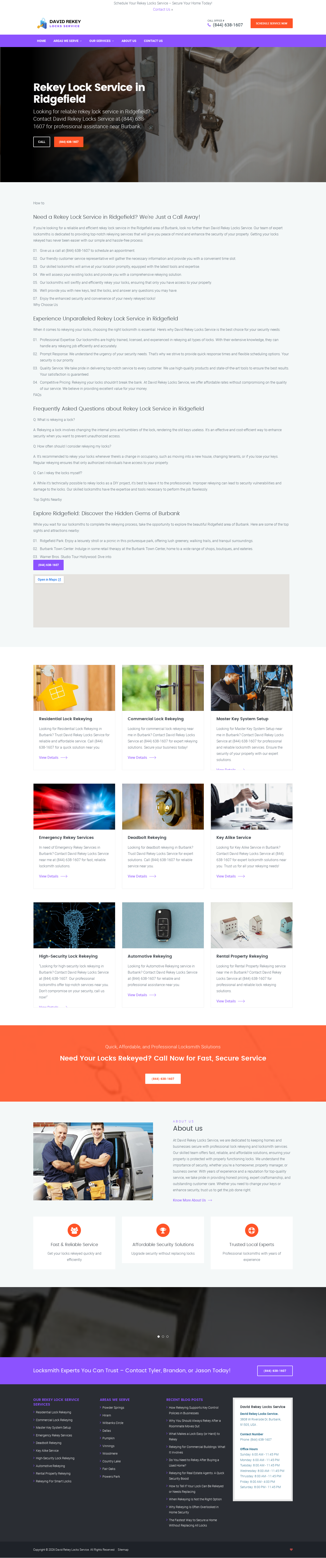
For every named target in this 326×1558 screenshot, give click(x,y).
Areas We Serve (66, 41)
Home (41, 41)
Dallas (106, 1430)
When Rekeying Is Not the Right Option (195, 1499)
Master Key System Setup (53, 1427)
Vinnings (108, 1446)
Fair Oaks (108, 1469)
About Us (129, 41)
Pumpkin (108, 1438)
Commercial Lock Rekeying (54, 1420)
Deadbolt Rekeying (48, 1443)
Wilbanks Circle (112, 1423)
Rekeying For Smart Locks (53, 1481)
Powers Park (111, 1476)
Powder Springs (113, 1407)
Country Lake (111, 1461)
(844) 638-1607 (228, 25)
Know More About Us (189, 1200)
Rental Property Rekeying (53, 1473)
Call (41, 142)
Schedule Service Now (271, 23)
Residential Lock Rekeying (53, 1412)
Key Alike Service (47, 1450)
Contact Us (161, 9)
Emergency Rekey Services (54, 1435)
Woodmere (110, 1453)
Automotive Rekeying (50, 1466)
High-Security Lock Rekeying (55, 1458)
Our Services (100, 41)
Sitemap (123, 1550)
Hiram (106, 1415)
